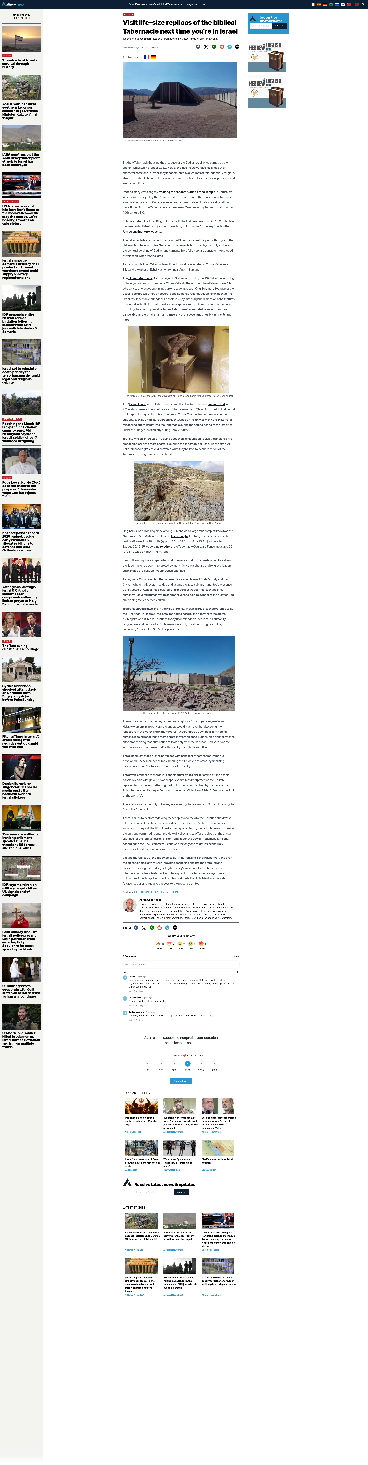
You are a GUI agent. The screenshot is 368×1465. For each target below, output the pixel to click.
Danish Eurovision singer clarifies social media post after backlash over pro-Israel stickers (19, 790)
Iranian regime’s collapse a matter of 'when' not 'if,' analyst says (141, 1121)
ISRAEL (176, 892)
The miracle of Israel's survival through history (19, 63)
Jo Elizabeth (131, 1170)
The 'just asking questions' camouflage (20, 647)
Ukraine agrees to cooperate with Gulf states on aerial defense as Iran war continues (21, 991)
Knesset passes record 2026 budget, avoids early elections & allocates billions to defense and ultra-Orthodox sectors (20, 541)
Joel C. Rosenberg (210, 1250)
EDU (162, 892)
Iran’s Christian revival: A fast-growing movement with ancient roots (142, 1163)
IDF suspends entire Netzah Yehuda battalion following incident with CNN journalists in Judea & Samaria (19, 323)
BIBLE (137, 892)
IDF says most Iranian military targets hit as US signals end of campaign (19, 889)
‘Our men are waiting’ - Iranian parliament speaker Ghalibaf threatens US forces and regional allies (20, 841)
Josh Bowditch (209, 1170)
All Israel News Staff (173, 1132)
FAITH (169, 892)
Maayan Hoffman (171, 1170)
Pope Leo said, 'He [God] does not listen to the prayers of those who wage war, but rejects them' (21, 489)
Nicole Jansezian (133, 1132)
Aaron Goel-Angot (131, 47)
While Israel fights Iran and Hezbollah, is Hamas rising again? (177, 1163)
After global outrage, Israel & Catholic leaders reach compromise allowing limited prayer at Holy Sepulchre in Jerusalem (21, 595)
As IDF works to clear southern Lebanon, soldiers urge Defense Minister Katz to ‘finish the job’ (20, 111)
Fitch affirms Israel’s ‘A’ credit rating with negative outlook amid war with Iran (20, 741)
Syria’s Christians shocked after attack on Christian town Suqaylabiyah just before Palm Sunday (19, 693)
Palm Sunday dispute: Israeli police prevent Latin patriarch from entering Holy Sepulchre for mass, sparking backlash (19, 940)
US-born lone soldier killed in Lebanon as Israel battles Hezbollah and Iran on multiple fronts (21, 1040)
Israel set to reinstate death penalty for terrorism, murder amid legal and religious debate (21, 375)
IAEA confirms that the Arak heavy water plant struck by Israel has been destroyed (21, 159)
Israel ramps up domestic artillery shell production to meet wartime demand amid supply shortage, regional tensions (20, 269)
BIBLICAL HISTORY (150, 892)
